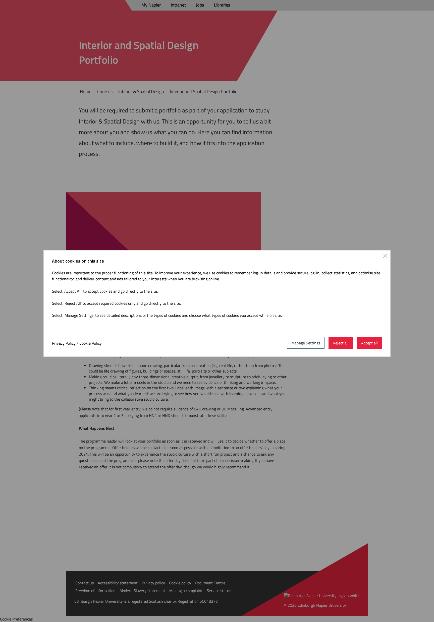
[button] (385, 255)
